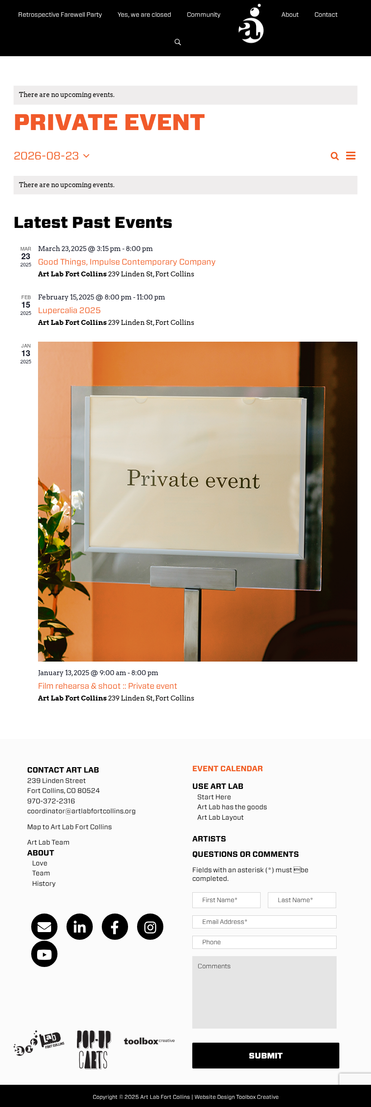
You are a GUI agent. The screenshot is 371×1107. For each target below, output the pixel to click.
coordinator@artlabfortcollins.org (81, 811)
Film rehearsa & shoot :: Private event (107, 686)
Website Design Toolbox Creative (237, 1096)
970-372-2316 (51, 801)
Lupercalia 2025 (69, 310)
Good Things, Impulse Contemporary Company (127, 261)
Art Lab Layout (220, 817)
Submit (266, 1055)
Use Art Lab (217, 786)
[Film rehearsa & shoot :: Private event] (197, 502)
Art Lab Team (48, 842)
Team (41, 873)
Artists (209, 838)
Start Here (214, 797)
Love (40, 863)
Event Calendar (227, 768)
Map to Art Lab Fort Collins (69, 827)
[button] (178, 42)
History (44, 884)
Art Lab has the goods (232, 807)
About (40, 852)
